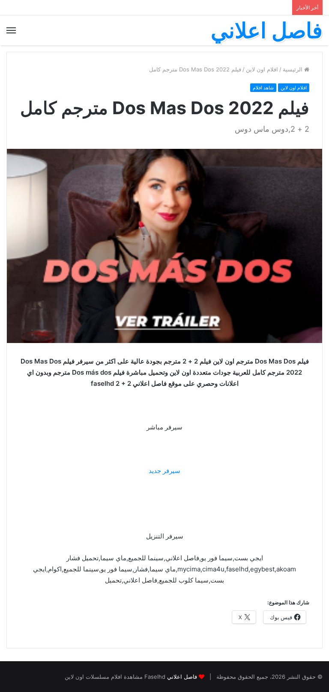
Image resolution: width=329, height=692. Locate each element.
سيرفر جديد (164, 471)
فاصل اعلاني (182, 676)
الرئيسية (293, 69)
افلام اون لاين (262, 69)
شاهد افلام (263, 88)
